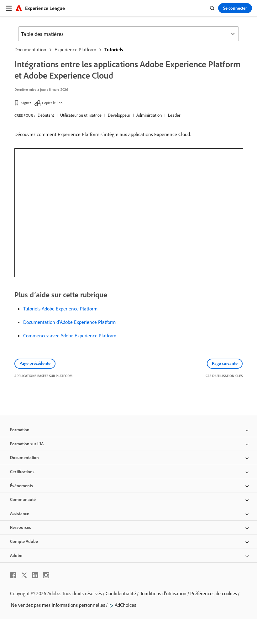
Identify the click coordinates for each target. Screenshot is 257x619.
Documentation (30, 49)
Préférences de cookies (213, 593)
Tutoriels (113, 49)
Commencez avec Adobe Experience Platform (69, 335)
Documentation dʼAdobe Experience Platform (69, 322)
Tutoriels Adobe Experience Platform (60, 308)
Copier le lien (52, 102)
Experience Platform (75, 49)
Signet (26, 102)
